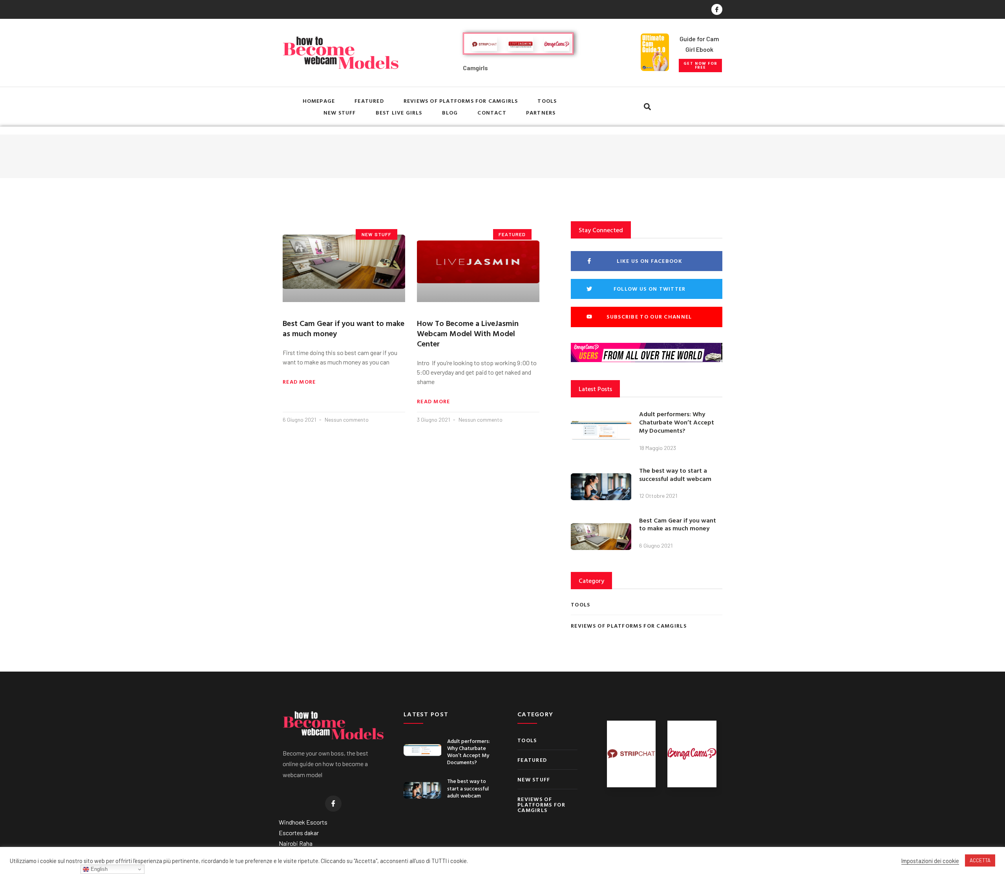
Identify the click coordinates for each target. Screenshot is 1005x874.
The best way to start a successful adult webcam (675, 474)
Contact (491, 112)
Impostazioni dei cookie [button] (930, 860)
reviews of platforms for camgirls (461, 101)
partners (541, 112)
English (98, 869)
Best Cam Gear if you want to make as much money (343, 328)
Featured (369, 101)
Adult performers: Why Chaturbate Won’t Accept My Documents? (676, 422)
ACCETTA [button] (980, 860)
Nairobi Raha (295, 843)
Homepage (319, 101)
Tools (547, 101)
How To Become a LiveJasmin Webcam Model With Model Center (468, 333)
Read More (299, 381)
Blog (450, 112)
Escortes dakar (299, 832)
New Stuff (339, 112)
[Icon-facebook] (716, 9)
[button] (700, 65)
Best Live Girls (399, 112)
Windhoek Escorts (303, 822)
